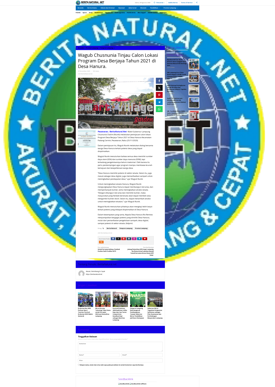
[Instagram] (134, 238)
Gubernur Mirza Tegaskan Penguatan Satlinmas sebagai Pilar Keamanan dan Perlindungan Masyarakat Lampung (154, 313)
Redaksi (184, 126)
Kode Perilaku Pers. (173, 126)
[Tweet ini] (159, 88)
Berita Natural (112, 228)
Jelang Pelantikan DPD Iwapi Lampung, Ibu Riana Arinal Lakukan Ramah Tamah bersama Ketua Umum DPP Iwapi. (141, 251)
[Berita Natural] (90, 3)
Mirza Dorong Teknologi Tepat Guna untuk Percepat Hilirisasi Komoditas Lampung (103, 312)
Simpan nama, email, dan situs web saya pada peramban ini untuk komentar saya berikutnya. (112, 365)
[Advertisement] (137, 29)
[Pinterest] (123, 238)
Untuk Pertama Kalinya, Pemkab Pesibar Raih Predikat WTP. (109, 249)
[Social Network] (196, 2)
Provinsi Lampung (141, 228)
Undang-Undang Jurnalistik (175, 130)
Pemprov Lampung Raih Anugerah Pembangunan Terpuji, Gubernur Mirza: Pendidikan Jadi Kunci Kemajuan (137, 313)
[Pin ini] (159, 95)
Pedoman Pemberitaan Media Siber (178, 132)
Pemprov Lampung (126, 228)
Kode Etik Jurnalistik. (173, 128)
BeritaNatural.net (106, 264)
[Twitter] (118, 238)
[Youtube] (144, 238)
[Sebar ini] (159, 81)
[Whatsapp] (159, 109)
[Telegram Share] (159, 102)
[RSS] (101, 242)
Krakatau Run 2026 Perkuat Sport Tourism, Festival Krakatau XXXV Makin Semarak (85, 312)
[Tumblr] (129, 238)
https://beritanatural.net (94, 274)
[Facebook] (113, 238)
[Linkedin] (139, 238)
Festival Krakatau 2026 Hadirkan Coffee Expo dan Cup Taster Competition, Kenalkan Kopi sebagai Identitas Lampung (120, 314)
